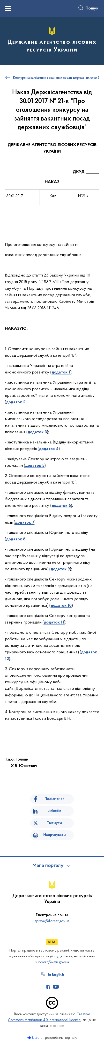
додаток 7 (24, 522)
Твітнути (54, 823)
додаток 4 (49, 449)
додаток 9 (60, 569)
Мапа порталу (48, 865)
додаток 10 (61, 606)
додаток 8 (15, 539)
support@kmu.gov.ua (52, 962)
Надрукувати (54, 835)
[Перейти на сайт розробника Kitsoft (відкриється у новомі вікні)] (35, 1037)
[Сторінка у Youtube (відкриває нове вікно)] (56, 987)
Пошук (92, 8)
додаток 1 (61, 372)
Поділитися (54, 799)
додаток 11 (54, 622)
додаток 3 (37, 432)
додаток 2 (15, 402)
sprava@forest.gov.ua (52, 921)
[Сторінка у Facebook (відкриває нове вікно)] (48, 987)
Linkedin (54, 811)
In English (56, 975)
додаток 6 (61, 506)
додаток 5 (35, 466)
